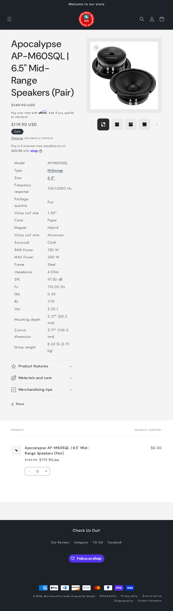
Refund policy (108, 596)
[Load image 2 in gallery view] (117, 124)
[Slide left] (91, 124)
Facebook (115, 542)
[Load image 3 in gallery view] (131, 124)
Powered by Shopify (83, 596)
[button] (9, 19)
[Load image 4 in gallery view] (144, 124)
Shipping (17, 138)
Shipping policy (123, 600)
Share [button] (20, 404)
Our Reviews (60, 542)
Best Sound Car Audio (57, 596)
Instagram (81, 542)
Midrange (55, 170)
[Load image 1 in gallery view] (103, 124)
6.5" (51, 177)
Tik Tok (98, 542)
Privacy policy (129, 596)
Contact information (150, 600)
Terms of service (152, 596)
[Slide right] (157, 124)
